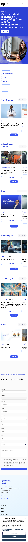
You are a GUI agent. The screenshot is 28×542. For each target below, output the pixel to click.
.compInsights (6, 85)
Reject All (14, 536)
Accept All (14, 539)
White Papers (6, 81)
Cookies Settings (14, 533)
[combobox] (2, 392)
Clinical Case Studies (8, 73)
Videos (5, 90)
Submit (14, 469)
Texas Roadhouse (4, 490)
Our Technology (4, 514)
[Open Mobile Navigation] (25, 3)
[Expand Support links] (26, 511)
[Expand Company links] (26, 507)
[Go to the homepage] (4, 3)
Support (2, 511)
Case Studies (6, 69)
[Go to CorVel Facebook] (4, 498)
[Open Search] (22, 3)
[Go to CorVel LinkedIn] (1, 498)
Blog (5, 77)
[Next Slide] (25, 99)
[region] (14, 529)
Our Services (3, 505)
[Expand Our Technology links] (26, 514)
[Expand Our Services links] (26, 504)
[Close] (25, 518)
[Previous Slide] (19, 99)
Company (3, 508)
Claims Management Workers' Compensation (10, 488)
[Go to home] (14, 482)
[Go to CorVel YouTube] (7, 498)
